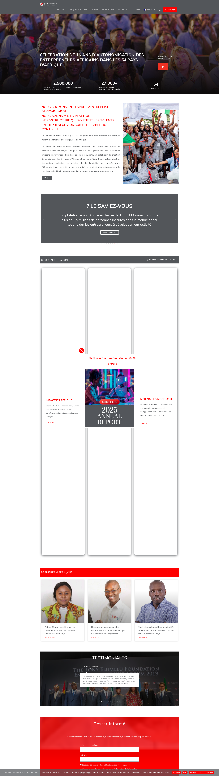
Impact (95, 10)
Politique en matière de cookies (201, 772)
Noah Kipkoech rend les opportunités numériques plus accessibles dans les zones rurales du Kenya (156, 630)
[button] (43, 218)
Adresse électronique (89, 745)
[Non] (216, 772)
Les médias (122, 10)
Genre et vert (108, 10)
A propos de (61, 10)
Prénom (83, 755)
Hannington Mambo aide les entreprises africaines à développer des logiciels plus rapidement (108, 630)
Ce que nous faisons (79, 10)
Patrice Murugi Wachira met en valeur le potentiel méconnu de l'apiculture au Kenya (59, 630)
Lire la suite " (49, 637)
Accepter (176, 772)
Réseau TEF (135, 10)
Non (184, 772)
